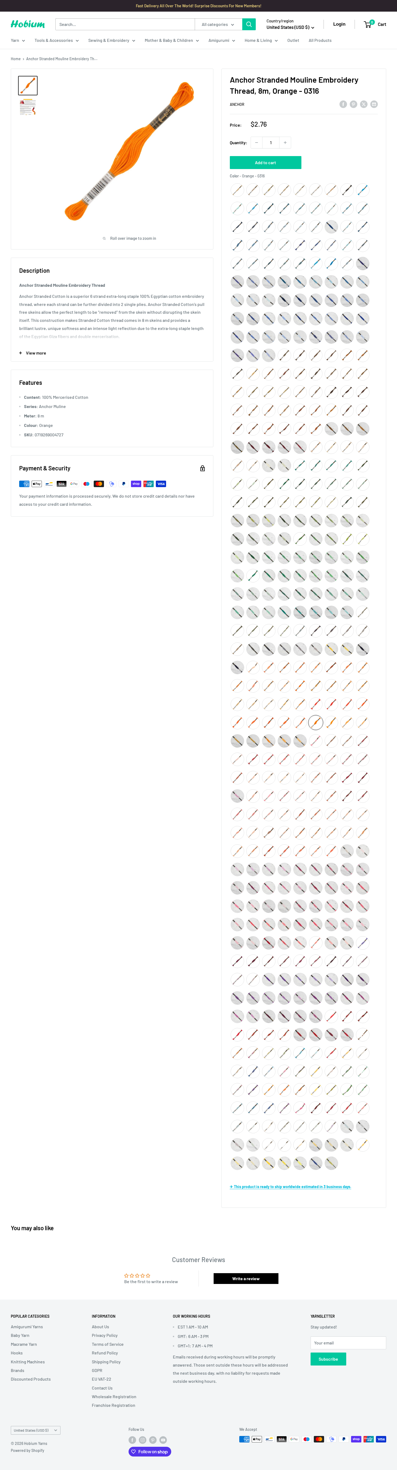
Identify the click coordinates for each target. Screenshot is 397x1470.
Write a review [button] (246, 1278)
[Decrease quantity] (256, 142)
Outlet (293, 40)
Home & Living (258, 40)
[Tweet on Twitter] (364, 104)
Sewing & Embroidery (108, 40)
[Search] (249, 24)
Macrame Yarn (24, 1344)
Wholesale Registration (114, 1396)
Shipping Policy (106, 1361)
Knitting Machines (28, 1361)
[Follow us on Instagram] (142, 1440)
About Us (100, 1326)
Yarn (15, 40)
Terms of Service (108, 1344)
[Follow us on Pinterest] (153, 1440)
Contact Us (102, 1387)
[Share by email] (374, 104)
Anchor (237, 104)
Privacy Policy (105, 1335)
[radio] (237, 190)
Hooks (17, 1352)
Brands (17, 1370)
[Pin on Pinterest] (353, 104)
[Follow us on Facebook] (132, 1440)
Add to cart (265, 162)
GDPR (97, 1370)
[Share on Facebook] (343, 104)
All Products (320, 40)
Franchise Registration (113, 1405)
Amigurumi (218, 40)
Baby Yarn (20, 1335)
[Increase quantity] (285, 142)
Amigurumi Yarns (27, 1326)
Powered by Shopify (27, 1450)
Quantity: (238, 142)
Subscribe (328, 1358)
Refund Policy (105, 1352)
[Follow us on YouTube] (163, 1440)
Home (16, 58)
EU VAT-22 (101, 1378)
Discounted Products (31, 1378)
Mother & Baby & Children (169, 40)
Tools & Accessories (54, 40)
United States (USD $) (31, 1430)
